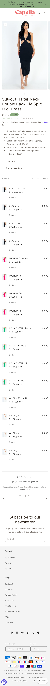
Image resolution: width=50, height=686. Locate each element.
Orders (8, 563)
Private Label (10, 606)
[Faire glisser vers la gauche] (19, 94)
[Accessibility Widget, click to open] (4, 682)
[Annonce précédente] (4, 4)
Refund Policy (11, 595)
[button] (5, 12)
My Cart (8, 568)
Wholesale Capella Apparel (19, 670)
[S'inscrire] (42, 539)
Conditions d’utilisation (37, 677)
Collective (9, 622)
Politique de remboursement (34, 673)
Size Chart (9, 600)
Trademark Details (13, 611)
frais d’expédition (26, 487)
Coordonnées (35, 681)
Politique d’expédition (20, 681)
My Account (10, 557)
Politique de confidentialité (16, 677)
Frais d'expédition (7, 118)
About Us (9, 589)
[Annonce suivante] (45, 4)
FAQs (7, 617)
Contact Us (9, 584)
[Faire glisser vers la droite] (30, 94)
